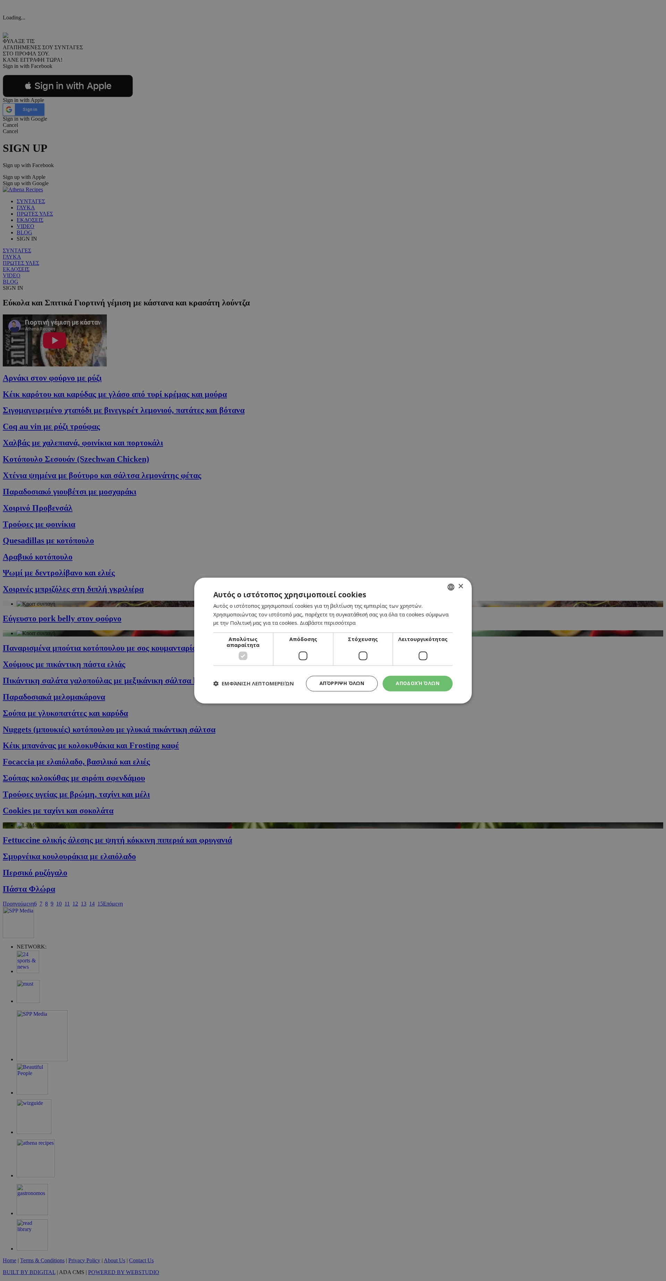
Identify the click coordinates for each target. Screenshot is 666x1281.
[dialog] (333, 640)
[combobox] (450, 586)
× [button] (460, 586)
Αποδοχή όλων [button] (417, 683)
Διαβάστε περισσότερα (328, 623)
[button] (253, 683)
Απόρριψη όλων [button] (341, 683)
